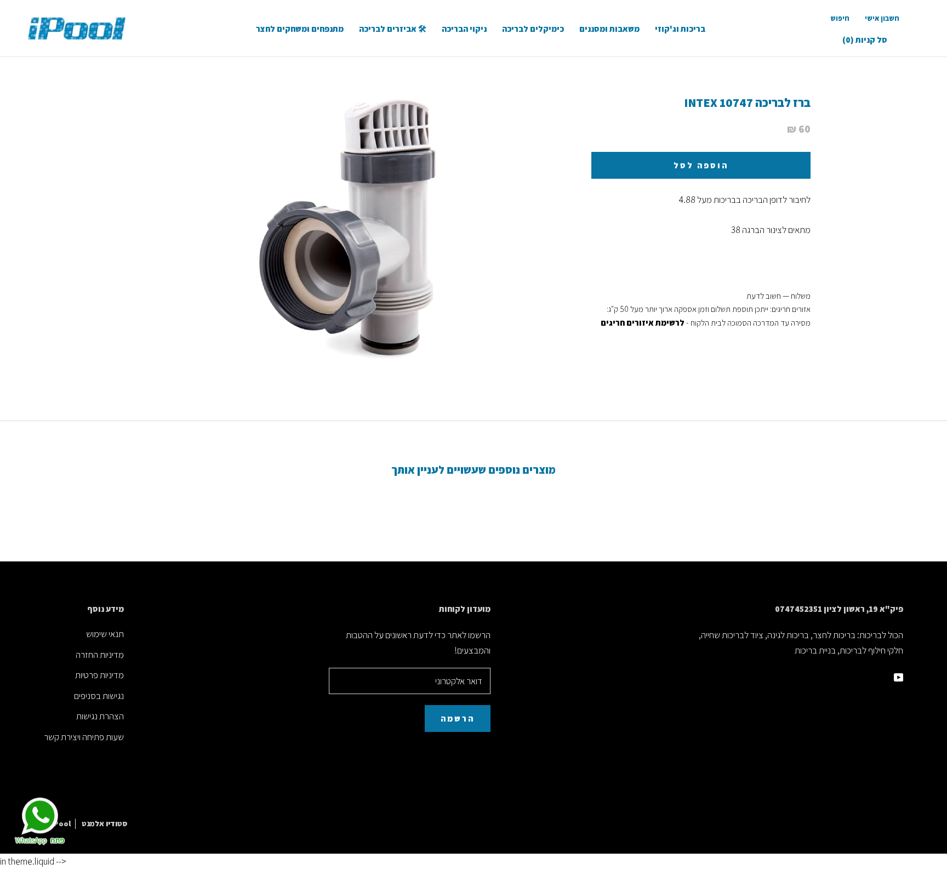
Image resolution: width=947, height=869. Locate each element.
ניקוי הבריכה (464, 29)
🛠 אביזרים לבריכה (392, 29)
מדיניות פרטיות (99, 675)
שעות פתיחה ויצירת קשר (84, 737)
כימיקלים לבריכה (533, 29)
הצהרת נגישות (100, 716)
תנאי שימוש (105, 634)
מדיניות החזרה (100, 655)
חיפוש (839, 18)
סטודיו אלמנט (104, 823)
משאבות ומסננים (609, 29)
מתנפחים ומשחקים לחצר (300, 29)
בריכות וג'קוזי (680, 29)
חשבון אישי (882, 18)
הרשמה (458, 718)
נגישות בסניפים (99, 696)
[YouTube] (898, 676)
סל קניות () (864, 40)
